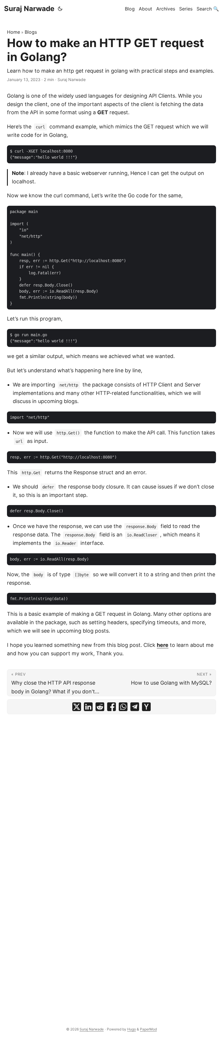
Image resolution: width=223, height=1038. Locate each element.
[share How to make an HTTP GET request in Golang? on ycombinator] (146, 706)
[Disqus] (111, 789)
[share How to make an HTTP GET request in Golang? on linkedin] (88, 706)
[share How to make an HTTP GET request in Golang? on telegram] (134, 706)
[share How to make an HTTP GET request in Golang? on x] (76, 706)
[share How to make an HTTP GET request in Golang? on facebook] (111, 706)
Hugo (131, 1029)
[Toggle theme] (60, 8)
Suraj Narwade (29, 8)
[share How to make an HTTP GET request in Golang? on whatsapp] (123, 706)
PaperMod (148, 1029)
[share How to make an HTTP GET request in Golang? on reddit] (100, 706)
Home (13, 32)
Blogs (31, 32)
